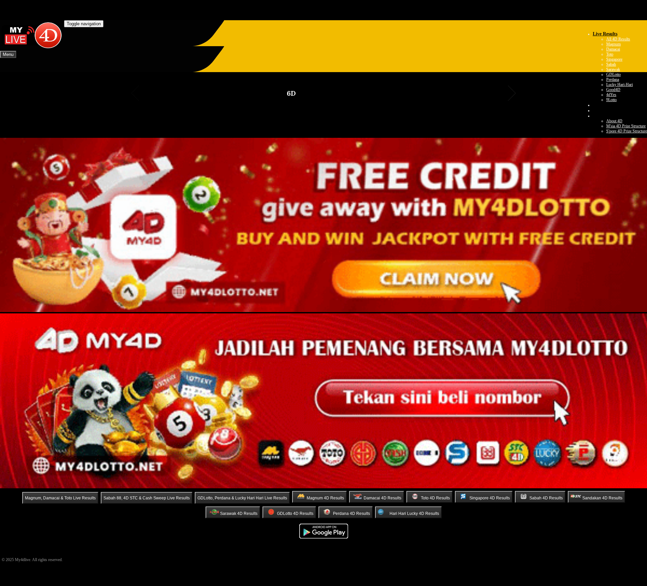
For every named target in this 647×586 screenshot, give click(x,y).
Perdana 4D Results (351, 513)
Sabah (611, 64)
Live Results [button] (605, 33)
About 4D (614, 121)
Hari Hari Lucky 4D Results (414, 513)
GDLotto (613, 74)
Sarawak (613, 69)
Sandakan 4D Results (602, 498)
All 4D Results (618, 39)
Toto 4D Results (435, 498)
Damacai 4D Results (382, 498)
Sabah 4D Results (546, 498)
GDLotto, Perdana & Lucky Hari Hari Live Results (242, 498)
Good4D (613, 89)
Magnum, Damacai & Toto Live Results (60, 498)
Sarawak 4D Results (238, 513)
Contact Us (604, 110)
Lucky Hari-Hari (619, 84)
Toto (609, 54)
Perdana (612, 79)
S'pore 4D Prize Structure (626, 131)
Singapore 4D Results (489, 498)
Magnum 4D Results (325, 498)
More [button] (598, 115)
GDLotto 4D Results (295, 513)
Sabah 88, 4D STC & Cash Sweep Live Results (146, 498)
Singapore (614, 59)
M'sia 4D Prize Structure (626, 126)
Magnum (613, 44)
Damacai (613, 49)
